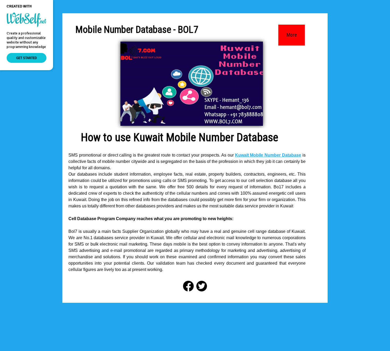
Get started (26, 58)
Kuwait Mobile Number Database (268, 155)
